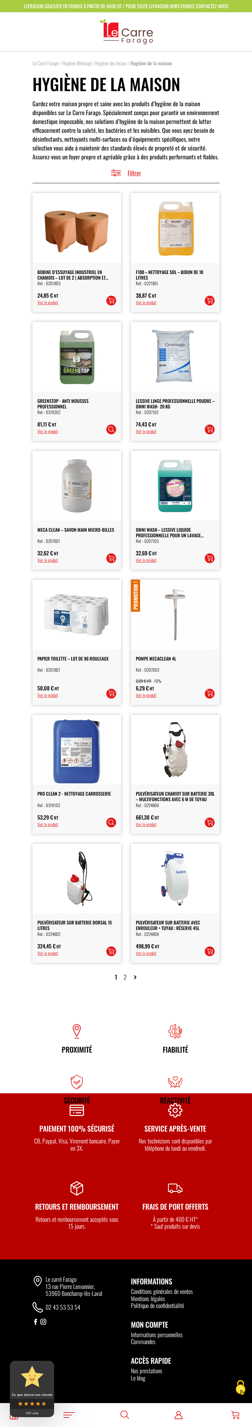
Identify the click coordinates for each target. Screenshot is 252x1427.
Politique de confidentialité (157, 1305)
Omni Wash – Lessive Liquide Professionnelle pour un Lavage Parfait (168, 535)
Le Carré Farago (45, 63)
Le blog (138, 1378)
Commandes (143, 1341)
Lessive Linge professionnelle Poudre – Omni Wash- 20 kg (175, 403)
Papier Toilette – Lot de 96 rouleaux (73, 658)
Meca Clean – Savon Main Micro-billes (75, 529)
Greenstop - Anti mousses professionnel (63, 403)
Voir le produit (47, 302)
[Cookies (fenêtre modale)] (240, 1388)
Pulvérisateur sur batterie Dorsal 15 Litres (74, 925)
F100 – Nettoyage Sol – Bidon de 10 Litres (169, 274)
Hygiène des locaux (111, 63)
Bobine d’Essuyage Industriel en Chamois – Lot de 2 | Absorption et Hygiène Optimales (71, 277)
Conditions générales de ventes (162, 1291)
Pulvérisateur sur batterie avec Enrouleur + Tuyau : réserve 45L (168, 925)
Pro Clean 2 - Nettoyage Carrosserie (74, 793)
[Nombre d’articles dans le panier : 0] (235, 1415)
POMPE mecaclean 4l (156, 658)
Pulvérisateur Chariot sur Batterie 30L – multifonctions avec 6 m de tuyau (175, 796)
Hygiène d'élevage (77, 63)
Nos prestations (146, 1370)
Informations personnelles (157, 1334)
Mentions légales (148, 1298)
